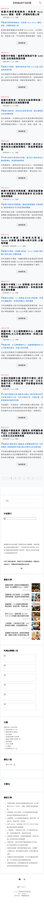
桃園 (16, 17)
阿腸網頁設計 (25, 895)
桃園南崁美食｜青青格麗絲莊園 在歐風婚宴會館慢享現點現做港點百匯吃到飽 (22, 864)
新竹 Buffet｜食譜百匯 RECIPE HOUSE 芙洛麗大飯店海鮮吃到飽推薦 (22, 825)
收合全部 (14, 727)
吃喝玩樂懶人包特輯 (12, 737)
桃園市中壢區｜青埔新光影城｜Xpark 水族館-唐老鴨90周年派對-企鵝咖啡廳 (22, 240)
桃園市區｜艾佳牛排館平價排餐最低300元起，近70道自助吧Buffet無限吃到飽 (22, 843)
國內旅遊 (6, 246)
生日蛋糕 (9, 734)
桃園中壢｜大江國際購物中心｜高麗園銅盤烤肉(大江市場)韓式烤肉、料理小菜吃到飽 (22, 334)
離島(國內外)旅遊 (11, 732)
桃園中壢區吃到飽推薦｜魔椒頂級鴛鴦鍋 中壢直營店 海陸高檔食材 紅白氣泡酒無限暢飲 (22, 193)
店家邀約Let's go (11, 748)
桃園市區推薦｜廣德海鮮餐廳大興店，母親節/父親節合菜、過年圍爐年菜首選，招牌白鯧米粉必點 (22, 851)
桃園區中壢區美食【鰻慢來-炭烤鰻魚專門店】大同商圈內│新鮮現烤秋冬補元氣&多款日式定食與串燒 (22, 433)
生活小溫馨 (9, 744)
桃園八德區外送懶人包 (13, 739)
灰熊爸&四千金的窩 (22, 3)
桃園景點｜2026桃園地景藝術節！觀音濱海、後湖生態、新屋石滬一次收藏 (23, 819)
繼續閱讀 (22, 43)
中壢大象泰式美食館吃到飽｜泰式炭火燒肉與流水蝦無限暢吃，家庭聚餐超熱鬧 (22, 147)
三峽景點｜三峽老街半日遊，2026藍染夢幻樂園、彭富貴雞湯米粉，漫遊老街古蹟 (22, 831)
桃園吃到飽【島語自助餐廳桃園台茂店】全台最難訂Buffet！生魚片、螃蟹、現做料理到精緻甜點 (23, 806)
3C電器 (8, 746)
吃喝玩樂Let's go (8, 17)
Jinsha (24, 893)
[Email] (22, 568)
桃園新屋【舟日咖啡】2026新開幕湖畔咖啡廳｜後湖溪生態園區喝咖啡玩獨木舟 (23, 813)
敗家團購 (9, 741)
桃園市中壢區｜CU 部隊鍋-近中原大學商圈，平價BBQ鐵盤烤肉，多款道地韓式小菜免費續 (22, 287)
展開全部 (7, 727)
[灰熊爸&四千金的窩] (22, 887)
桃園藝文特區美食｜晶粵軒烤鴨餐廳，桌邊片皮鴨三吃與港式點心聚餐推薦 (23, 837)
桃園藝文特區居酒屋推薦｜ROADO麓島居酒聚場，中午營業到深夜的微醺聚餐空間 (22, 858)
